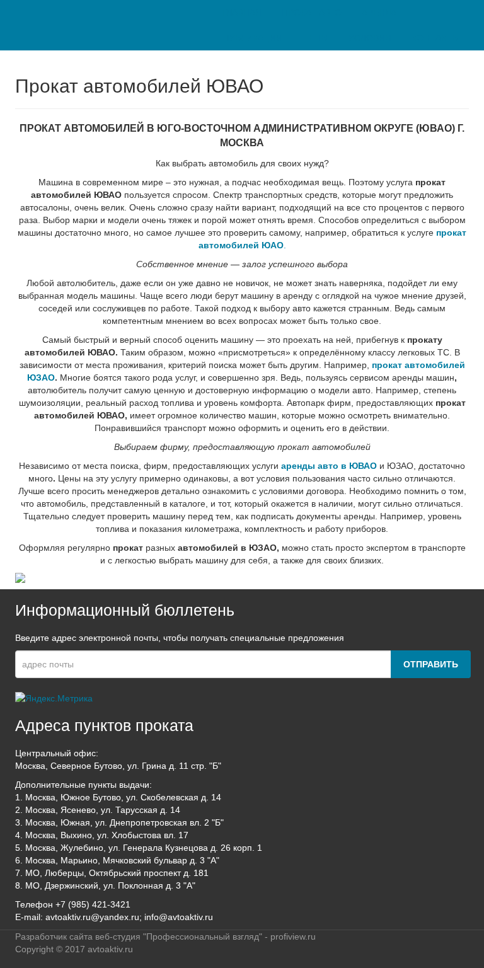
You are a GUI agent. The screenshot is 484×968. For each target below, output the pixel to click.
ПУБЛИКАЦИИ (252, 38)
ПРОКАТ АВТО (312, 13)
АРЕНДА (379, 13)
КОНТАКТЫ (435, 38)
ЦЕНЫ (315, 38)
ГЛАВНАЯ (242, 13)
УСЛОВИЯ (370, 38)
